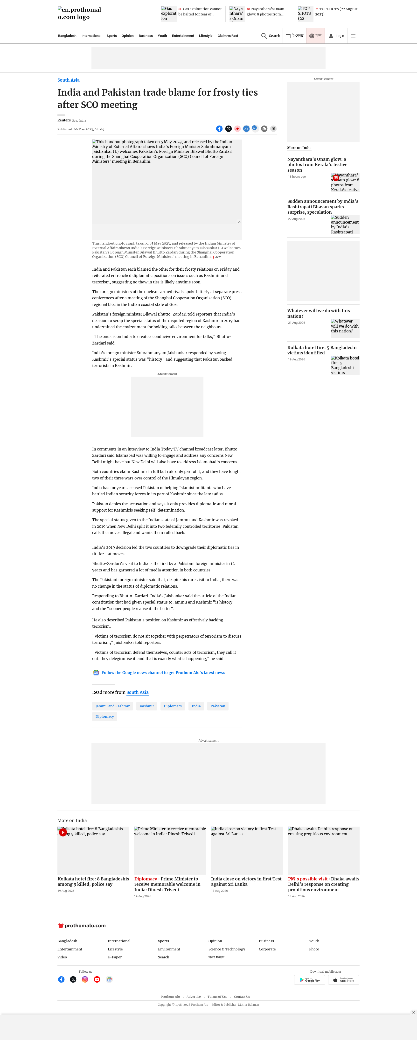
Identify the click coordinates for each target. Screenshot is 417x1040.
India (196, 706)
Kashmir (147, 706)
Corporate (267, 949)
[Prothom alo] (81, 14)
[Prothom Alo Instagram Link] (87, 980)
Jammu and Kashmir (113, 706)
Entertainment (183, 36)
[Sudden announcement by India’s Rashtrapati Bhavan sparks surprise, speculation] (345, 224)
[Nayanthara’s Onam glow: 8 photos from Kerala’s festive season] (237, 14)
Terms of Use (217, 996)
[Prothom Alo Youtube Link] (99, 980)
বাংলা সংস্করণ (216, 957)
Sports (112, 36)
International (92, 36)
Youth (162, 36)
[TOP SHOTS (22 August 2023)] (305, 14)
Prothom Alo (170, 996)
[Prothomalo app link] (309, 980)
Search (163, 957)
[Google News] (109, 980)
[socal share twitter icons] (229, 131)
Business (146, 36)
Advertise (194, 996)
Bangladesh (67, 36)
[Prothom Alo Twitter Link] (75, 980)
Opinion (128, 36)
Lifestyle (206, 36)
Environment (169, 949)
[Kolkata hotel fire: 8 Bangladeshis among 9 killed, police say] (93, 850)
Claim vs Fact (228, 36)
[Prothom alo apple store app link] (344, 980)
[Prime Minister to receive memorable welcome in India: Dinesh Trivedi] (170, 850)
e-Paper (115, 957)
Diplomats (173, 706)
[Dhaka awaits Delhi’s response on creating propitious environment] (324, 850)
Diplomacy (105, 716)
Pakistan (218, 706)
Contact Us (242, 996)
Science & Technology (226, 949)
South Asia (68, 80)
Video (62, 957)
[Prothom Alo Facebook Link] (63, 980)
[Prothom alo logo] (81, 927)
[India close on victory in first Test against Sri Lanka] (247, 850)
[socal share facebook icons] (219, 131)
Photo (314, 949)
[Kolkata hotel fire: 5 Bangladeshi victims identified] (345, 365)
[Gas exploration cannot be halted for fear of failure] (169, 14)
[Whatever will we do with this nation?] (345, 328)
